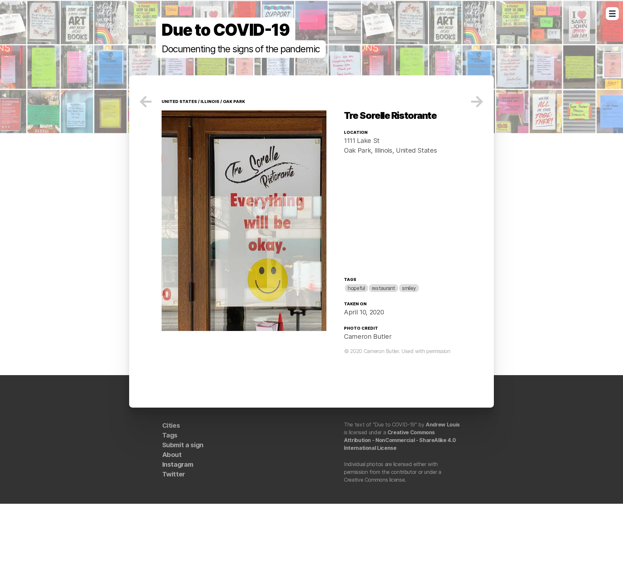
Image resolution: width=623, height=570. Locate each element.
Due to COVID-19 (225, 30)
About (172, 455)
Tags (350, 279)
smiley (409, 288)
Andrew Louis (443, 424)
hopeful (356, 288)
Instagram (177, 464)
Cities (171, 425)
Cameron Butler (367, 336)
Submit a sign (182, 445)
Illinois (210, 101)
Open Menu (612, 13)
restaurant (383, 288)
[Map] (402, 217)
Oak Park (234, 101)
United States (179, 101)
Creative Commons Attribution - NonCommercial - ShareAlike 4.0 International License (400, 440)
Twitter (173, 474)
